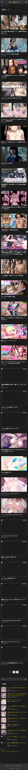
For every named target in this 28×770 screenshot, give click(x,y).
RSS (7, 765)
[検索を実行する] (25, 679)
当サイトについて (12, 765)
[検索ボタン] (26, 2)
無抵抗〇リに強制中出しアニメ (14, 724)
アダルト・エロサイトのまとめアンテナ (10, 751)
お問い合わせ (19, 765)
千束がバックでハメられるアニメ (14, 700)
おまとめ (3, 749)
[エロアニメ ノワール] (14, 2)
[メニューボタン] (2, 2)
